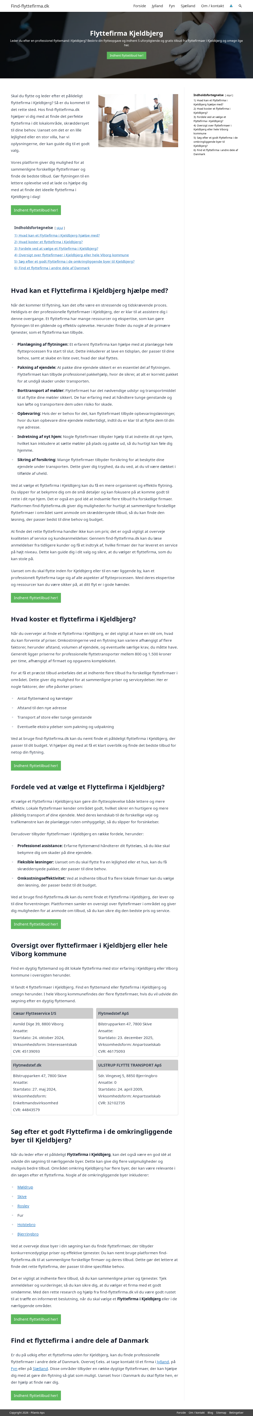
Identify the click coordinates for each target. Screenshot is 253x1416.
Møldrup (25, 1187)
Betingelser (236, 1412)
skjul (59, 228)
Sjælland (188, 5)
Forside (139, 5)
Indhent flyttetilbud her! (126, 55)
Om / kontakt (212, 5)
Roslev (23, 1205)
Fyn (172, 5)
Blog (210, 1412)
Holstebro (26, 1224)
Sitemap (221, 1412)
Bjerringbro (28, 1233)
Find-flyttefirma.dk (30, 6)
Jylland (157, 5)
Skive (22, 1196)
